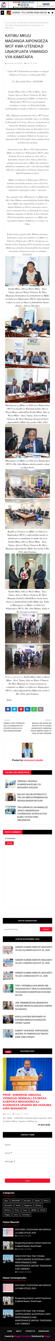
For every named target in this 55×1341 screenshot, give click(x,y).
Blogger (47, 1336)
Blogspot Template (22, 1336)
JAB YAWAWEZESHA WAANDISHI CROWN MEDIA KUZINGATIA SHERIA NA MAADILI (33, 1006)
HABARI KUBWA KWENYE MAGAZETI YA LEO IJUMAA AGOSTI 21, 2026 (33, 974)
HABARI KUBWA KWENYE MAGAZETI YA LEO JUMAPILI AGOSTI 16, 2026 (33, 961)
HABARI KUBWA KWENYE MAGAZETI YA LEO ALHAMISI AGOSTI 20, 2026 (33, 948)
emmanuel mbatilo (15, 63)
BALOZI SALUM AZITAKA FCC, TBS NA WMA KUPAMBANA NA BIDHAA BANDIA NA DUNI (32, 797)
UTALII (42, 1210)
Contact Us (30, 1331)
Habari (37, 1200)
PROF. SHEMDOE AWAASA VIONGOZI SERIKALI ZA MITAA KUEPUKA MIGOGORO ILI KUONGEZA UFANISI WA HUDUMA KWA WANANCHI (27, 1101)
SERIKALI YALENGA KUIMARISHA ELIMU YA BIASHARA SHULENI (29, 784)
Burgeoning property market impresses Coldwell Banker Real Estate (33, 1244)
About (18, 1331)
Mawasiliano (43, 1331)
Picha (17, 1210)
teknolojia (26, 1214)
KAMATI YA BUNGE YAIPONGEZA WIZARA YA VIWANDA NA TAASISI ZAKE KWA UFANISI (31, 1033)
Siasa (25, 1210)
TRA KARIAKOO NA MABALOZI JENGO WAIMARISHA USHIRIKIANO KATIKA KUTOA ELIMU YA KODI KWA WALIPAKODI (32, 813)
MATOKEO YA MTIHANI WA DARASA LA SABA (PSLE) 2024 (33, 1231)
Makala (38, 1205)
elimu (16, 1214)
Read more (45, 1125)
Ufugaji (7, 1214)
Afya (6, 1200)
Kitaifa (13, 22)
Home (7, 22)
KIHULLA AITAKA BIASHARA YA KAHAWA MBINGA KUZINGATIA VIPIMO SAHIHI (30, 1019)
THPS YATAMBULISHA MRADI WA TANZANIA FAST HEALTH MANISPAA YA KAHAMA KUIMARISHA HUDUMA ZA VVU (33, 990)
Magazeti (28, 1205)
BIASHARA (16, 1200)
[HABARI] (27, 1074)
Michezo (7, 1210)
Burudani (27, 1200)
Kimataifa (8, 1205)
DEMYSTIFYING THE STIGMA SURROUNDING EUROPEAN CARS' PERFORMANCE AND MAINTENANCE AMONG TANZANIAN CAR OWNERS (33, 1262)
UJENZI (33, 1210)
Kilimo (46, 1200)
